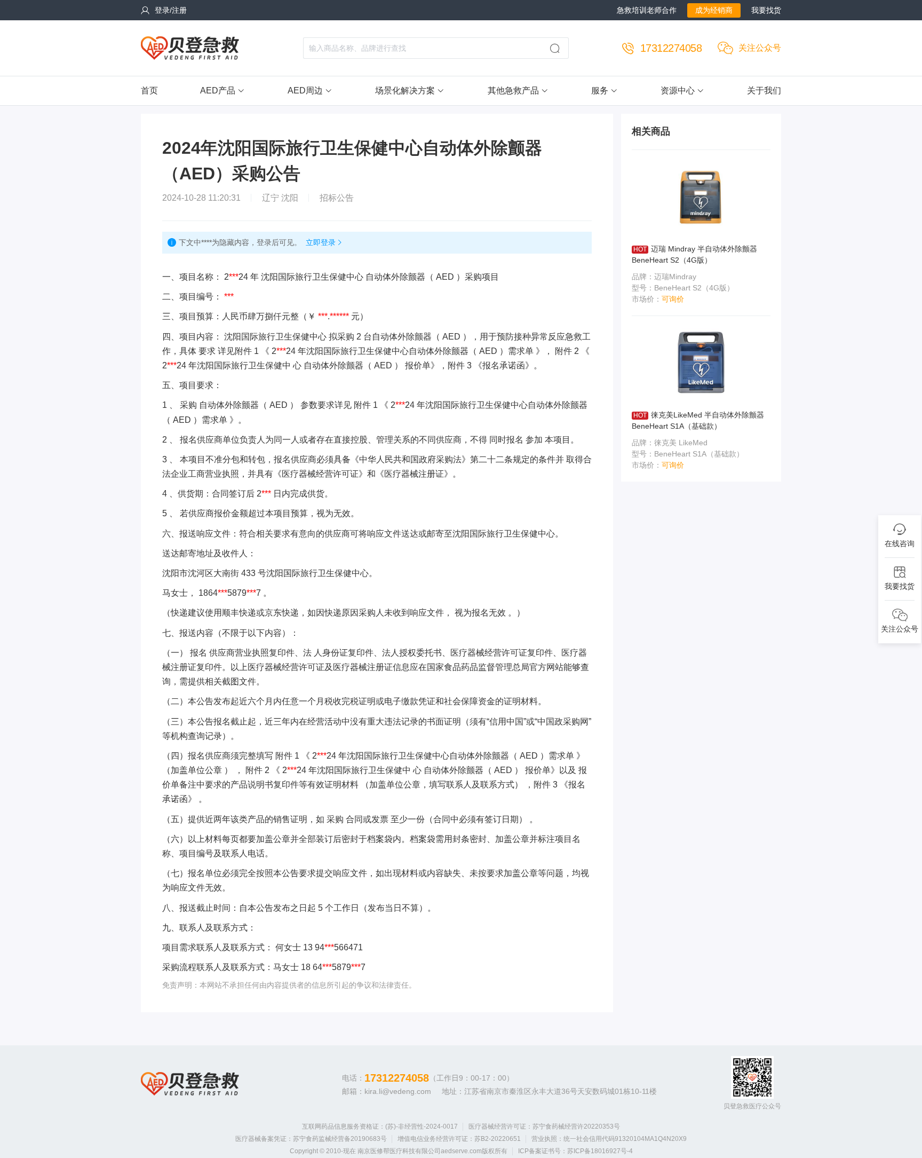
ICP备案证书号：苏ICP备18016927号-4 (575, 1151)
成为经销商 (714, 10)
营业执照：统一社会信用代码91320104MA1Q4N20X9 (609, 1139)
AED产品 (217, 90)
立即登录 (321, 242)
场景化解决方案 (405, 90)
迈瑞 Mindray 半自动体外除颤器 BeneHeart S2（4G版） (694, 254)
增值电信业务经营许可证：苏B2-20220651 (459, 1139)
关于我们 (764, 90)
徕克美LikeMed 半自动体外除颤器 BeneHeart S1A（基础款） (698, 420)
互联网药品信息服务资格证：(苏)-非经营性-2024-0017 (380, 1126)
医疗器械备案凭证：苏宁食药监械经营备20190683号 (311, 1139)
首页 (149, 90)
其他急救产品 (513, 90)
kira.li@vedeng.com (397, 1091)
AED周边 (305, 90)
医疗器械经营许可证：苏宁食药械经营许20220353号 (544, 1126)
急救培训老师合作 (647, 10)
